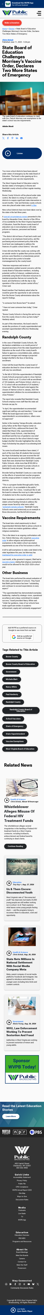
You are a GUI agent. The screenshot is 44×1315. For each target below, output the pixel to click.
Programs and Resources (22, 1242)
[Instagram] (20, 1284)
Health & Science (18, 799)
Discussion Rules (22, 1200)
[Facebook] (15, 1284)
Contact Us (22, 1262)
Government (11, 672)
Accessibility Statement (22, 1177)
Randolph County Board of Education (21, 710)
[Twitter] (38, 1284)
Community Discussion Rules (22, 1288)
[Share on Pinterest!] (12, 138)
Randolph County (13, 702)
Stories (11, 29)
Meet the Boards (22, 1255)
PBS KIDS (22, 1238)
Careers (22, 1259)
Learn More (11, 1116)
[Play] (6, 800)
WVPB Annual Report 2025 (22, 1190)
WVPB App (22, 1220)
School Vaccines (13, 719)
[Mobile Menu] (39, 13)
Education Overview (22, 1235)
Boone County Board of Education (20, 664)
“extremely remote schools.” (13, 507)
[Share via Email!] (21, 138)
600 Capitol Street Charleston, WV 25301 (22, 1164)
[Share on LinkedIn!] (17, 138)
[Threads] (24, 1284)
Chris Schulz (7, 40)
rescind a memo (8, 562)
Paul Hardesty (12, 694)
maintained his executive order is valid (17, 555)
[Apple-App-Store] (6, 1284)
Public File (22, 1184)
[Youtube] (29, 1284)
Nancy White (11, 687)
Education (17, 882)
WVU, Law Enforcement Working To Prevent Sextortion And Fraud (21, 1032)
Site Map (22, 1193)
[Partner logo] (6, 1132)
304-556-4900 (22, 1168)
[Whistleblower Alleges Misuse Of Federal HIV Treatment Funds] (22, 788)
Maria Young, (18, 1024)
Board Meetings (22, 1252)
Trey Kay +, (17, 884)
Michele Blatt (11, 679)
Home (4, 29)
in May (33, 205)
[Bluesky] (33, 1284)
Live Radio (22, 1214)
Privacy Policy (22, 1181)
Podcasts (22, 1210)
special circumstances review (15, 217)
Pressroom (22, 1268)
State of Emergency (14, 726)
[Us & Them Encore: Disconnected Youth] (22, 867)
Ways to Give (22, 1196)
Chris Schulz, (16, 802)
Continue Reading (15, 846)
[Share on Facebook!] (8, 138)
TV (22, 1217)
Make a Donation (12, 23)
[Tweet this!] (3, 138)
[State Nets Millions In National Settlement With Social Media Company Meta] (22, 936)
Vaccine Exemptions (15, 741)
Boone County (12, 657)
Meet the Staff (22, 1265)
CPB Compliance (22, 1187)
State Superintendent (15, 734)
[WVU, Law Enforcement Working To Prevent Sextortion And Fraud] (22, 1006)
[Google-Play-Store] (11, 1284)
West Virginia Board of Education (20, 749)
